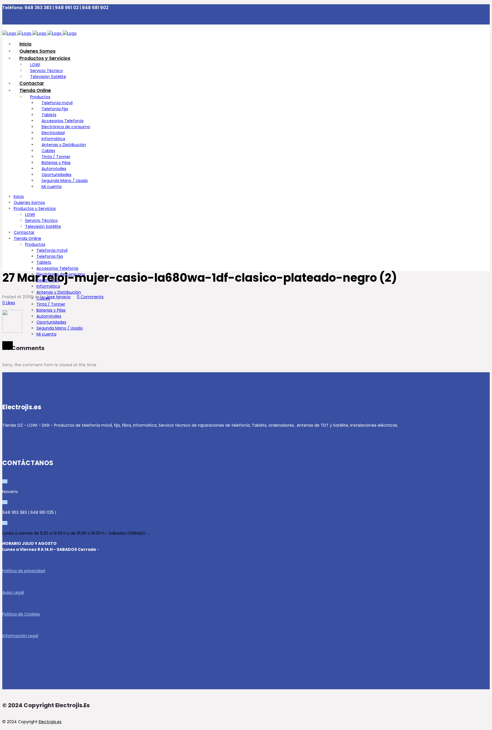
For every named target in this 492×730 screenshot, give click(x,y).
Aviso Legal (13, 592)
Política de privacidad (23, 571)
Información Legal (20, 636)
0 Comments (90, 297)
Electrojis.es (50, 722)
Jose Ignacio (58, 297)
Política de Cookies (21, 614)
